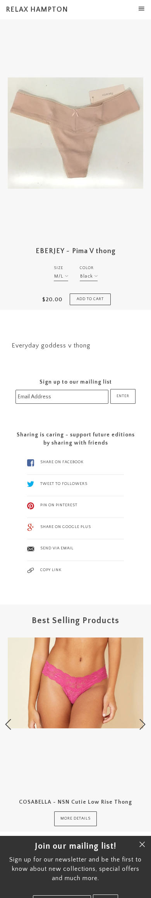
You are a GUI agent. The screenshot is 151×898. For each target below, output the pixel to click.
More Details (75, 818)
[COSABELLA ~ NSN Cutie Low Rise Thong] (75, 712)
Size (58, 268)
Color (87, 268)
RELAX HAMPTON (37, 10)
